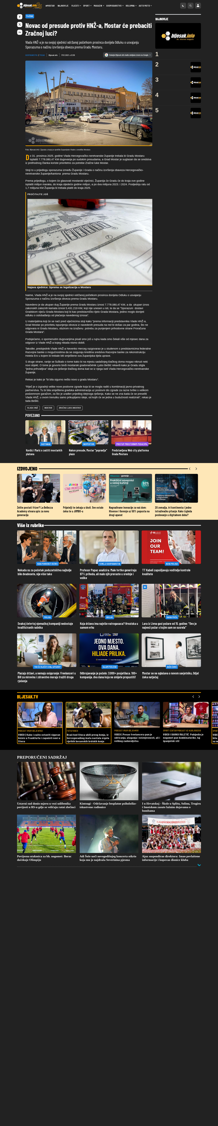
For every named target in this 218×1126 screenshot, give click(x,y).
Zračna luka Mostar (70, 408)
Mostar (48, 408)
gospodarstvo (31, 55)
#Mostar (50, 5)
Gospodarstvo (114, 5)
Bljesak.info (53, 55)
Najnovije (63, 5)
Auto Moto (144, 5)
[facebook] (19, 16)
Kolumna (130, 5)
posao (42, 55)
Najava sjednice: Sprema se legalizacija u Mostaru (59, 287)
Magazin (98, 5)
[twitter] (19, 24)
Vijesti (75, 5)
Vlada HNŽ (32, 408)
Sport (86, 5)
